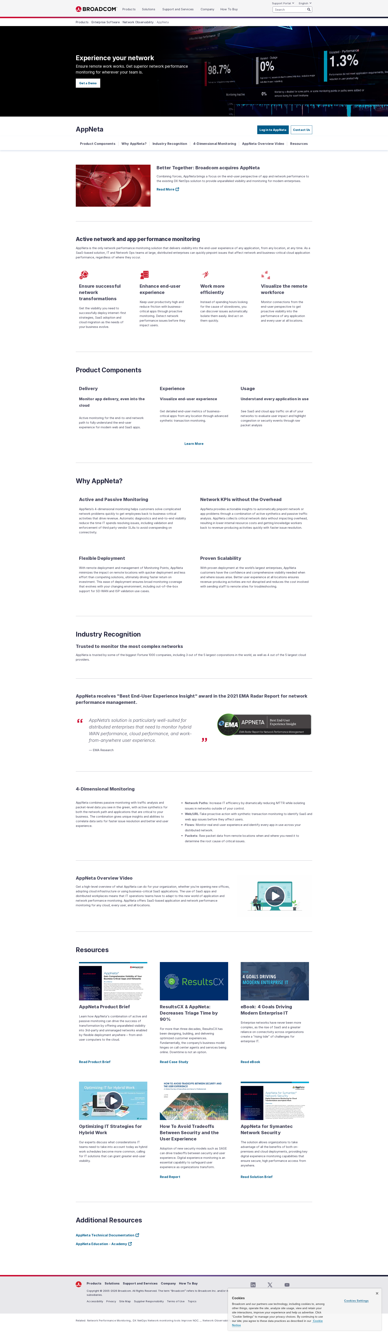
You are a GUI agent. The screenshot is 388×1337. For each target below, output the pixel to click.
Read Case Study (174, 1062)
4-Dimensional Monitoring (214, 144)
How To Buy (188, 1283)
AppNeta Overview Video (263, 144)
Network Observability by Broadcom (226, 1320)
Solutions (112, 1283)
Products (94, 1283)
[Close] (377, 1293)
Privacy (111, 1301)
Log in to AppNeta (272, 130)
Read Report (170, 1177)
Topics (192, 1301)
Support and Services (140, 1283)
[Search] (309, 9)
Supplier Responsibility (149, 1301)
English (303, 3)
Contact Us (301, 130)
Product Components (97, 144)
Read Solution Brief (257, 1177)
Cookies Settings (356, 1300)
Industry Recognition (170, 144)
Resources (299, 144)
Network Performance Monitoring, (109, 1320)
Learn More (194, 444)
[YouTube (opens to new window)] (287, 1285)
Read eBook (250, 1062)
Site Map (125, 1301)
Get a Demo (88, 83)
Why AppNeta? (134, 144)
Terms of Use (176, 1301)
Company (168, 1283)
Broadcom (96, 9)
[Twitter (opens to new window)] (270, 1285)
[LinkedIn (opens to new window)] (253, 1285)
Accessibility (95, 1301)
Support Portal (281, 3)
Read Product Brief (95, 1062)
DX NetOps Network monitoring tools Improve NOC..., (167, 1320)
